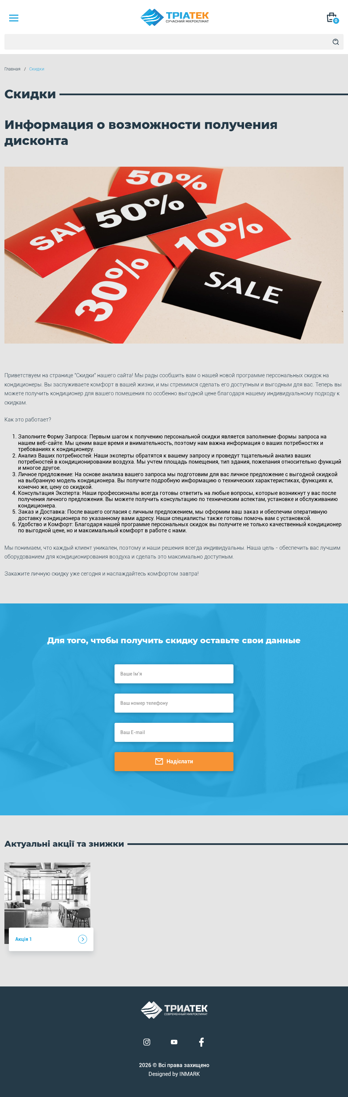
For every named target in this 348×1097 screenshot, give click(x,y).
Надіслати (180, 761)
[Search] (336, 42)
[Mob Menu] (13, 18)
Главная (12, 68)
